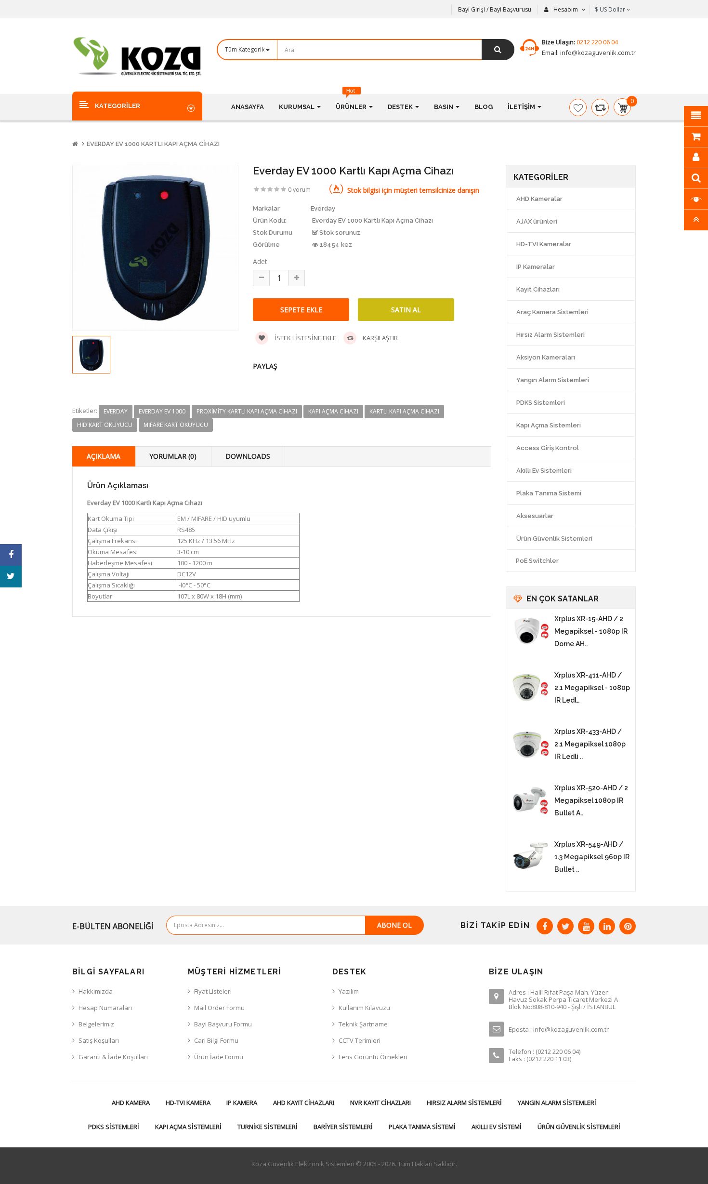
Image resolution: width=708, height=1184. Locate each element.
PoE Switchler (537, 560)
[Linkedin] (607, 926)
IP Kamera (241, 1102)
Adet (260, 261)
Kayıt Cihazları (538, 289)
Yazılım (349, 991)
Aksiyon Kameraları (545, 357)
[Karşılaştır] (600, 107)
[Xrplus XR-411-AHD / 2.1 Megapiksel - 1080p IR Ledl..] (530, 688)
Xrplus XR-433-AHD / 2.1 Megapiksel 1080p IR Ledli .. (590, 744)
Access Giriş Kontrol (547, 448)
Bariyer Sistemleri (343, 1126)
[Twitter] (565, 926)
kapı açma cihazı (333, 411)
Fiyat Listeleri (213, 991)
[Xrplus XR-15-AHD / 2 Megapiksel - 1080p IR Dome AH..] (530, 631)
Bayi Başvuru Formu (223, 1024)
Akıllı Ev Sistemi (497, 1126)
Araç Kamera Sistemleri (552, 312)
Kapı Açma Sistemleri (548, 425)
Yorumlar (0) (173, 456)
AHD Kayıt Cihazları (303, 1102)
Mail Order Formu (219, 1007)
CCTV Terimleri (359, 1040)
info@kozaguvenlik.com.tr (597, 52)
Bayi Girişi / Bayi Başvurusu (494, 9)
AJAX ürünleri (536, 221)
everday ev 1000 (162, 411)
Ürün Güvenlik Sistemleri (554, 538)
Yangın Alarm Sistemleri (552, 380)
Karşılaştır (379, 337)
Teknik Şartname (363, 1024)
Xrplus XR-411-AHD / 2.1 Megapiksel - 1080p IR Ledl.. (592, 687)
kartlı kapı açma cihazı (404, 411)
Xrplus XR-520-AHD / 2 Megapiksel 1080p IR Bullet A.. (591, 800)
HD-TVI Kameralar (543, 244)
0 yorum (299, 190)
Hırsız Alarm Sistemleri (550, 334)
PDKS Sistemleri (540, 402)
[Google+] (586, 926)
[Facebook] (545, 926)
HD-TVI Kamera (188, 1102)
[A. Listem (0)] (578, 107)
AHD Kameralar (539, 198)
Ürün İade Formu (218, 1056)
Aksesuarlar (534, 515)
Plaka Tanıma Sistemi (548, 493)
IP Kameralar (535, 266)
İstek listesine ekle (304, 337)
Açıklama (103, 456)
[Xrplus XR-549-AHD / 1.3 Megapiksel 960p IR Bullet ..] (530, 857)
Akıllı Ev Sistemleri (544, 470)
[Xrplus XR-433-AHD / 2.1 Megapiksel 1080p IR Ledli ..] (530, 744)
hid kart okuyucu (104, 425)
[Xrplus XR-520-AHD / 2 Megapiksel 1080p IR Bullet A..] (530, 801)
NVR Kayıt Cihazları (380, 1102)
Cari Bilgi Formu (216, 1040)
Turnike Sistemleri (267, 1126)
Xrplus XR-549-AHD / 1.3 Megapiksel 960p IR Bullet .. (591, 856)
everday (116, 411)
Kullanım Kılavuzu (364, 1007)
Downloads (247, 456)
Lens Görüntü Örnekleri (373, 1056)
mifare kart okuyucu (176, 425)
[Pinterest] (627, 926)
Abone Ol (394, 925)
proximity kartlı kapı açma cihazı (247, 411)
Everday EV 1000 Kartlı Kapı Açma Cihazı (153, 143)
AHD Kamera (131, 1102)
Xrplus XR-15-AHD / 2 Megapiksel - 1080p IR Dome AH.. (591, 631)
